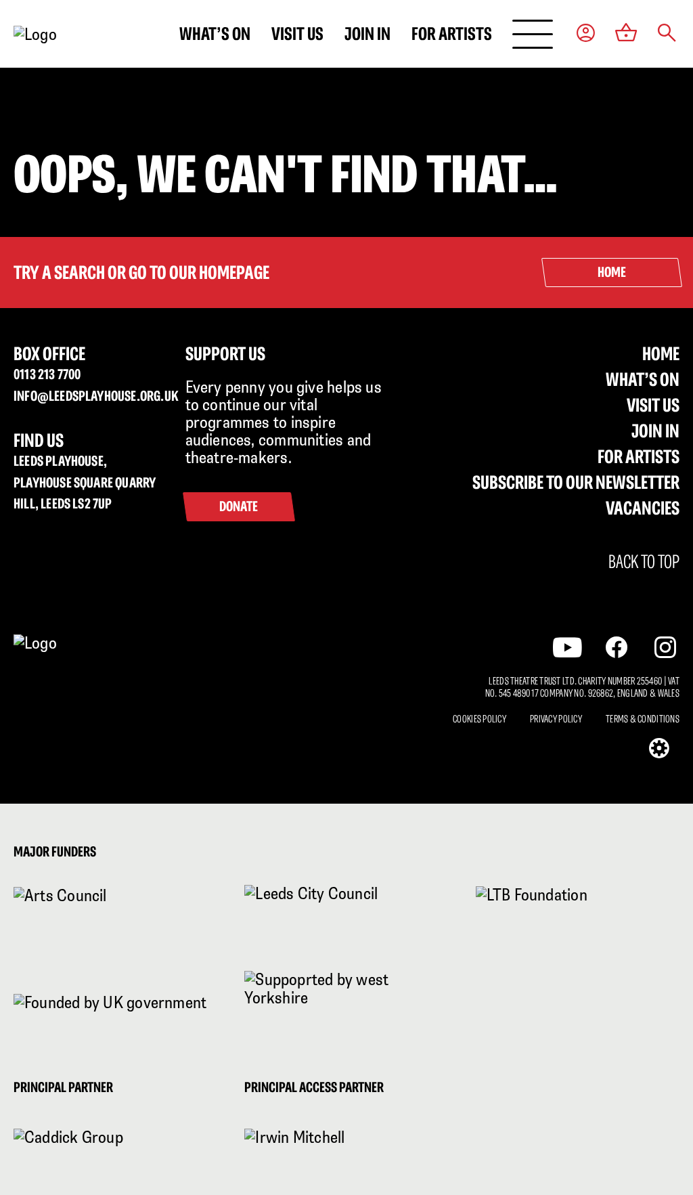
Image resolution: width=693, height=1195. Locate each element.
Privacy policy (556, 719)
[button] (667, 34)
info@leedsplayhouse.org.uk (89, 395)
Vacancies (642, 507)
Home (660, 353)
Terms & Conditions (642, 719)
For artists (451, 33)
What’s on (214, 33)
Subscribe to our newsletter (575, 482)
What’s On (642, 379)
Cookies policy (479, 719)
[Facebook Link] (616, 647)
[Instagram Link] (665, 647)
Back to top (643, 562)
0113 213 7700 (47, 374)
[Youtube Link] (567, 647)
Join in (367, 33)
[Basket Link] (626, 34)
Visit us (297, 33)
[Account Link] (586, 34)
